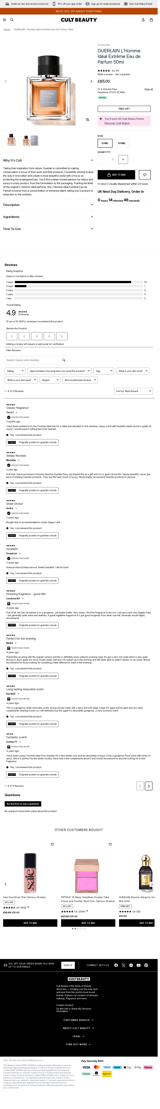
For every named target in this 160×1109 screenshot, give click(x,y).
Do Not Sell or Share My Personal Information (73, 1010)
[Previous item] (5, 884)
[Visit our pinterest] (146, 965)
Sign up (68, 965)
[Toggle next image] (91, 81)
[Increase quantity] (123, 159)
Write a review (105, 74)
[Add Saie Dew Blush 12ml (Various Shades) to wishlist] (52, 844)
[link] (143, 20)
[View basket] (151, 20)
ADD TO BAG (30, 923)
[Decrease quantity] (102, 159)
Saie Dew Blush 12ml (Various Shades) (24, 897)
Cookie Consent (64, 1005)
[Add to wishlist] (145, 174)
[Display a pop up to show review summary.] (29, 908)
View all (148, 89)
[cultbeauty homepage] (78, 20)
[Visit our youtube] (138, 965)
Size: (101, 136)
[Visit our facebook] (116, 965)
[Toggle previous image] (5, 81)
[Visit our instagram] (131, 965)
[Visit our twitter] (123, 965)
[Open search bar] (12, 20)
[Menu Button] (4, 20)
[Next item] (152, 884)
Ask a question (122, 74)
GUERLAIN (104, 45)
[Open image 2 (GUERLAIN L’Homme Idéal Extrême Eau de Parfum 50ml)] (30, 138)
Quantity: (104, 152)
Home (7, 29)
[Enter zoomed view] (87, 119)
